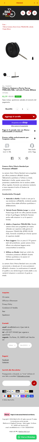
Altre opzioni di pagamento (19, 126)
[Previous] (5, 3)
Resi (3, 311)
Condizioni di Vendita (10, 308)
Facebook (5, 360)
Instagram (5, 362)
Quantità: (9, 109)
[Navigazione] (34, 13)
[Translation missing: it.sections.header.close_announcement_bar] (37, 3)
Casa (3, 24)
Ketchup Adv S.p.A (24, 432)
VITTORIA (5, 93)
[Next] (34, 3)
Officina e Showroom (9, 300)
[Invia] (34, 383)
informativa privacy (23, 376)
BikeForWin (11, 400)
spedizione (16, 100)
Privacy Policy (7, 304)
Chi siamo (5, 297)
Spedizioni (6, 315)
